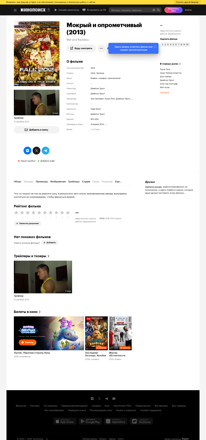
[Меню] (15, 10)
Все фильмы (161, 405)
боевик (94, 77)
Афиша (112, 438)
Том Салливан (97, 98)
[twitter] (36, 150)
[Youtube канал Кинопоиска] (114, 398)
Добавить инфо (47, 160)
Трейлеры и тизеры (30, 256)
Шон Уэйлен (165, 76)
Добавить (51, 242)
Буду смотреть (83, 48)
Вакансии (21, 405)
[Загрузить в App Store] (64, 421)
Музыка (102, 438)
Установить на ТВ (96, 10)
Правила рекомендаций (74, 405)
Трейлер (19, 118)
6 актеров (164, 92)
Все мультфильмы (54, 410)
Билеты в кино (26, 312)
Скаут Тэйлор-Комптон (171, 72)
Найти (158, 9)
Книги (121, 438)
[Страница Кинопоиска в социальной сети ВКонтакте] (92, 398)
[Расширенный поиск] (154, 9)
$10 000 (95, 118)
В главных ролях (169, 63)
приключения (114, 77)
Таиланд (100, 72)
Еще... (118, 181)
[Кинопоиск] (33, 10)
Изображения (58, 181)
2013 (93, 67)
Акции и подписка (126, 410)
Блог (107, 405)
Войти (188, 10)
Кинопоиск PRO (122, 405)
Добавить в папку (38, 129)
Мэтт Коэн (165, 87)
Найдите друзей (153, 186)
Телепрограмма (89, 438)
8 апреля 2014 (97, 123)
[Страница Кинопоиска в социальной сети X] (99, 398)
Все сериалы (179, 405)
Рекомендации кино (101, 410)
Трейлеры (73, 181)
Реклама (35, 405)
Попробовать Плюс (173, 10)
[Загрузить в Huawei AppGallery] (115, 421)
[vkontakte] (27, 150)
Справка (96, 405)
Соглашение (50, 405)
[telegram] (45, 150)
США (93, 72)
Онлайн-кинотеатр (69, 10)
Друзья (150, 182)
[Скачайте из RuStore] (141, 421)
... (132, 98)
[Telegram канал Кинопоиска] (106, 398)
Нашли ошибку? (28, 160)
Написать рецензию (29, 223)
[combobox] (130, 9)
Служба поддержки (150, 410)
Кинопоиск (38, 438)
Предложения (143, 405)
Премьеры (42, 181)
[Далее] (131, 332)
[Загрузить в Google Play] (90, 421)
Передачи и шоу (77, 410)
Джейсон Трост (98, 88)
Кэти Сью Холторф (168, 83)
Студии (86, 181)
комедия (102, 77)
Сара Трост (96, 108)
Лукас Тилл (110, 98)
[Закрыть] (155, 46)
